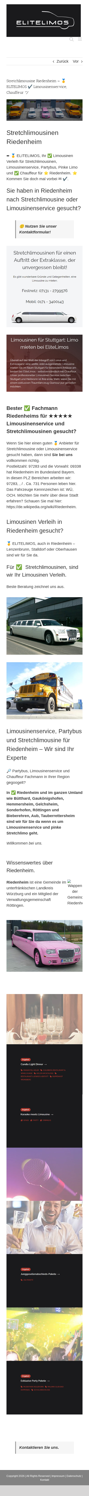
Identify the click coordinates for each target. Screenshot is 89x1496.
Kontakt (44, 1479)
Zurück (62, 61)
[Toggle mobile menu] (80, 39)
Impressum (58, 1476)
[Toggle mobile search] (71, 39)
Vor (76, 61)
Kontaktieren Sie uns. (39, 1447)
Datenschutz (74, 1476)
